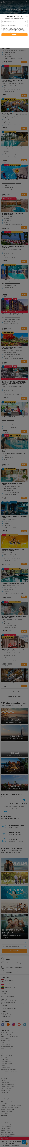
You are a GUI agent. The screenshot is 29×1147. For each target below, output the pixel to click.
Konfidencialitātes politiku (19, 30)
